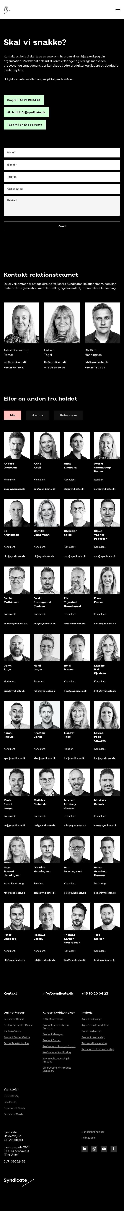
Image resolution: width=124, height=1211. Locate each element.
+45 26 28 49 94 (54, 367)
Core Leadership (91, 1031)
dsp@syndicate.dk (45, 624)
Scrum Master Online (16, 1043)
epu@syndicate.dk (105, 624)
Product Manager (52, 1034)
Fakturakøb (88, 1138)
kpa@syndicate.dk (15, 758)
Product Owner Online (17, 1037)
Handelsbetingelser (93, 1132)
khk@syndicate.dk (105, 691)
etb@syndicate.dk (74, 624)
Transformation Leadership (98, 1049)
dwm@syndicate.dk (15, 624)
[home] (6, 9)
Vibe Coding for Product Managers (56, 1069)
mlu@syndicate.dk (75, 825)
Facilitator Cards (13, 1114)
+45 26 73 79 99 (95, 367)
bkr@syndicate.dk (14, 556)
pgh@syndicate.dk (105, 893)
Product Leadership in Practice (55, 1027)
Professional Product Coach (58, 1046)
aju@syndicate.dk (14, 489)
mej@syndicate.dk (15, 825)
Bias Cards (10, 1102)
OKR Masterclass (52, 1019)
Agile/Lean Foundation (95, 1025)
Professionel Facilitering (56, 1052)
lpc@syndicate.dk (104, 758)
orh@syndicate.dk (96, 362)
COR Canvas (11, 1096)
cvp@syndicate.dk (105, 556)
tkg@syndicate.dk (74, 960)
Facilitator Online (14, 1019)
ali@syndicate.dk (74, 489)
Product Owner (51, 1040)
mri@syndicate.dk (44, 825)
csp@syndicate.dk (75, 556)
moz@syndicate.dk (105, 825)
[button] (118, 9)
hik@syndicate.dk (44, 691)
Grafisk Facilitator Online (18, 1025)
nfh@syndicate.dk (14, 893)
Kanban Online (12, 1031)
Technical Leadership (94, 1043)
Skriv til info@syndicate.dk (26, 112)
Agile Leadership (91, 1019)
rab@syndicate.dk (44, 960)
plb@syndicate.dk (14, 960)
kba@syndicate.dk (45, 758)
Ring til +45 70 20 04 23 (23, 99)
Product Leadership (93, 1037)
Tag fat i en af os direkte (24, 124)
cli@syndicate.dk (44, 556)
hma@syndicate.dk (75, 691)
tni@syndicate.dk (104, 960)
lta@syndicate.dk (55, 362)
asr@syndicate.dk (15, 362)
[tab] (12, 415)
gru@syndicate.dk (14, 691)
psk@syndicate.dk (75, 893)
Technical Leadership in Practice (56, 1060)
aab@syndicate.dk (44, 489)
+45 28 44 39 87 (14, 367)
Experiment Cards (14, 1108)
